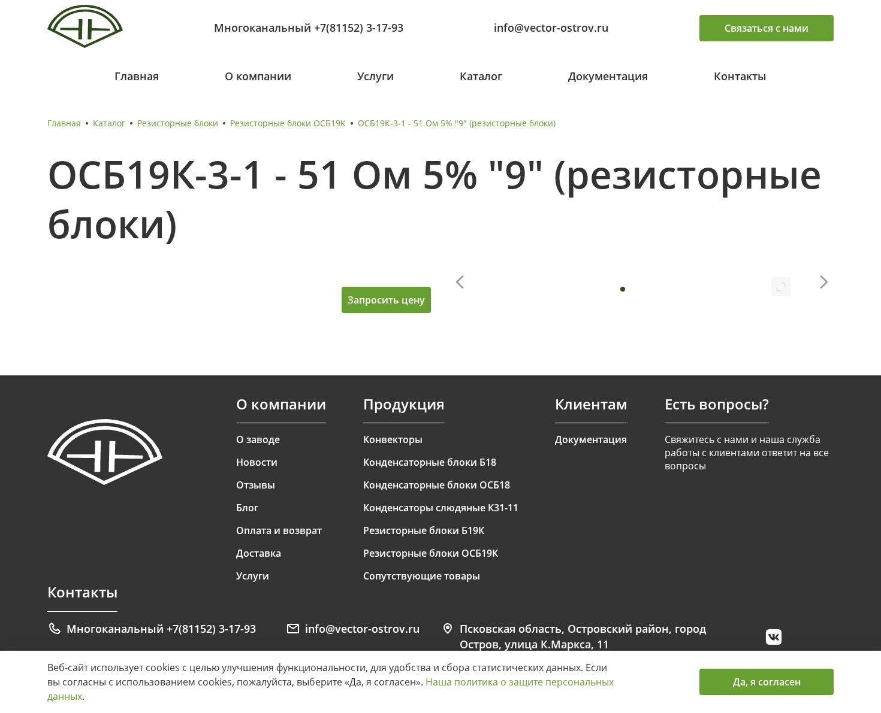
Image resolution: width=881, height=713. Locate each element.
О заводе (258, 439)
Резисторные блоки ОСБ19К (288, 123)
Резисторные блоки (177, 123)
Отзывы (255, 484)
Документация (608, 76)
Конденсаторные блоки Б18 (429, 462)
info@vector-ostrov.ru (551, 27)
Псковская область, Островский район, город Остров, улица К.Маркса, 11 (583, 636)
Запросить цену (386, 300)
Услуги (375, 76)
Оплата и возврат (279, 530)
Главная (136, 76)
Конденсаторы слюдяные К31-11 (440, 507)
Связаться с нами (766, 28)
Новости (256, 462)
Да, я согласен (767, 681)
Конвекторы (393, 439)
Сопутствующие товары (421, 575)
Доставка (258, 553)
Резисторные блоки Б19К (423, 530)
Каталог (481, 76)
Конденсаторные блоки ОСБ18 (436, 484)
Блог (247, 507)
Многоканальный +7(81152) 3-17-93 (308, 27)
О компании (258, 76)
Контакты (740, 76)
